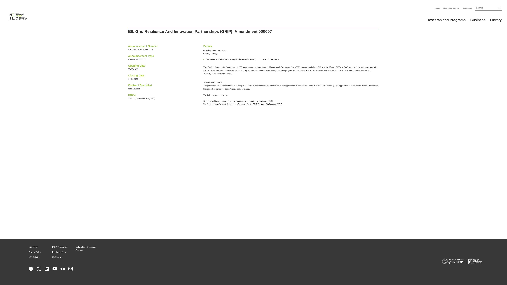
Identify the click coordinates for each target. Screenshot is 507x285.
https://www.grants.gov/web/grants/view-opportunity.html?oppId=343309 (245, 101)
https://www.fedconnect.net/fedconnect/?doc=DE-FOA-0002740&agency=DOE (248, 104)
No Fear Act (57, 257)
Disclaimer (33, 247)
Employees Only (59, 252)
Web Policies (34, 257)
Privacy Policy (35, 252)
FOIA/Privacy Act (59, 247)
